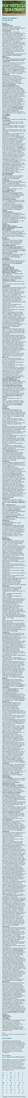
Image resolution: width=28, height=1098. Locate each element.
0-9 (21, 1092)
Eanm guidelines (7, 1038)
